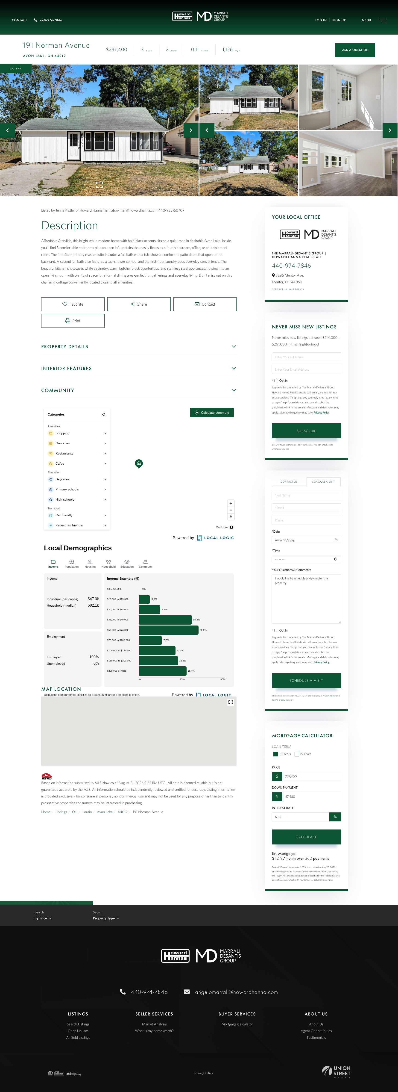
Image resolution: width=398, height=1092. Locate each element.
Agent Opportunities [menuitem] (316, 1031)
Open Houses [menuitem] (78, 1031)
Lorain (87, 812)
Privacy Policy (322, 412)
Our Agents (296, 289)
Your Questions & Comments (291, 570)
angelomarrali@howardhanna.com (236, 992)
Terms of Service (280, 699)
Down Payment (285, 787)
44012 (123, 812)
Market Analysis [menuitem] (154, 1024)
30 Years (285, 754)
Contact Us (279, 289)
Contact (19, 20)
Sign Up (339, 20)
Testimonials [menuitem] (316, 1037)
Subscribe (306, 430)
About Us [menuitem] (316, 1024)
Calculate (306, 837)
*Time (276, 551)
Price (276, 767)
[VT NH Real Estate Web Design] (336, 1072)
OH (74, 812)
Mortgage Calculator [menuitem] (237, 1024)
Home (46, 812)
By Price (41, 918)
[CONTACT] (355, 50)
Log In (321, 20)
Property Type (104, 918)
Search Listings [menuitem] (78, 1024)
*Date (276, 531)
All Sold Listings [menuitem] (78, 1037)
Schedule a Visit (323, 482)
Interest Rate (283, 808)
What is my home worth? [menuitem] (154, 1031)
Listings (61, 812)
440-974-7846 (51, 20)
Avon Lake (105, 812)
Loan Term (281, 746)
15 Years (305, 754)
